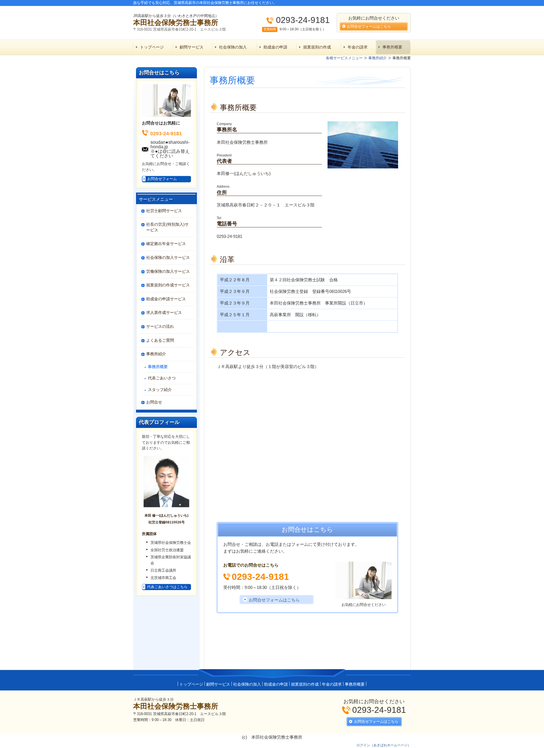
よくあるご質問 (160, 340)
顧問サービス (191, 47)
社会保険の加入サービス (168, 257)
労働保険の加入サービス (168, 271)
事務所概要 (392, 47)
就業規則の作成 (317, 47)
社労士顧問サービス (164, 210)
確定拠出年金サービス (166, 243)
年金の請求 (357, 47)
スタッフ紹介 (160, 389)
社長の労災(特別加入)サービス (167, 227)
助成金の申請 (275, 47)
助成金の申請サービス (166, 299)
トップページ (152, 47)
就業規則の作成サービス (168, 285)
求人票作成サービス (164, 312)
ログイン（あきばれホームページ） (383, 745)
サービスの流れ (160, 326)
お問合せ (154, 402)
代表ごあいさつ (162, 378)
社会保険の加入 (233, 47)
